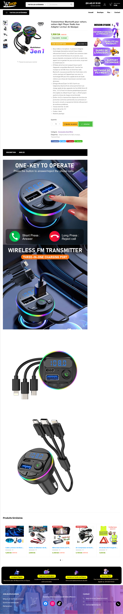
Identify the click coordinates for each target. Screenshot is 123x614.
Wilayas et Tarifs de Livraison (13, 599)
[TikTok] (59, 603)
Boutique (100, 12)
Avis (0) (22, 152)
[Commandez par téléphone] (118, 603)
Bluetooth (67, 135)
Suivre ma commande (11, 602)
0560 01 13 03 (102, 599)
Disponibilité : (56, 38)
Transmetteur (55, 137)
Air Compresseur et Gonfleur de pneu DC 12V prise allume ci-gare (85, 547)
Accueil (90, 12)
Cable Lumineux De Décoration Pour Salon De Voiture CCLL (14, 547)
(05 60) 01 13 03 (93, 3)
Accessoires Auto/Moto (65, 132)
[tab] (11, 152)
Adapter (61, 135)
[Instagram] (52, 603)
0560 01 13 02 (91, 599)
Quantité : (54, 120)
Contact (117, 12)
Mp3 (72, 135)
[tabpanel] (14, 540)
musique (77, 135)
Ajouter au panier (71, 124)
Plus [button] (108, 12)
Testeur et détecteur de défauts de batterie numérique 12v (38, 547)
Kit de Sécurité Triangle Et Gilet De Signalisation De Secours (108, 547)
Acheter (86, 124)
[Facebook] (45, 603)
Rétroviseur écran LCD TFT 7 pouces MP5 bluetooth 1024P (61, 547)
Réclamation (7, 606)
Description (11, 152)
